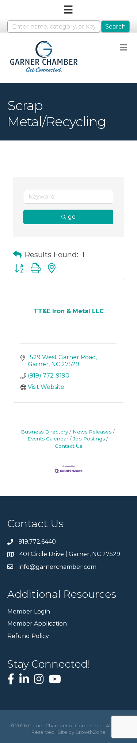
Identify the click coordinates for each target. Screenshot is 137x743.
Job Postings (89, 439)
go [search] (72, 216)
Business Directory (44, 432)
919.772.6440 (37, 541)
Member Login (28, 611)
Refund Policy (28, 636)
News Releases (92, 432)
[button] (17, 254)
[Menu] (68, 9)
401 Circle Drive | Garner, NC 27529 (69, 554)
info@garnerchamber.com (57, 566)
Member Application (37, 623)
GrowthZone (90, 732)
